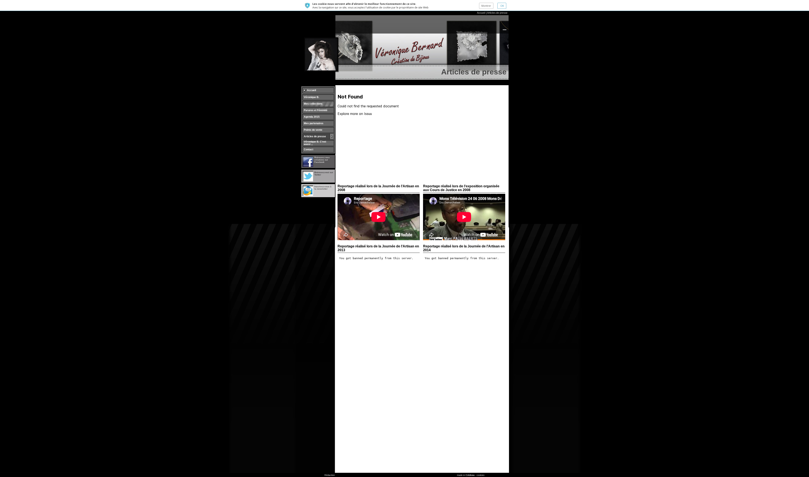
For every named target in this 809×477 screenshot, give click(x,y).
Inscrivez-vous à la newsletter (322, 187)
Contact (308, 149)
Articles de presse (497, 12)
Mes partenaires (313, 123)
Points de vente (313, 129)
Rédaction (329, 475)
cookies (481, 475)
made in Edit (465, 475)
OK (502, 6)
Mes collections (313, 103)
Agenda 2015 (312, 116)
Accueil (481, 12)
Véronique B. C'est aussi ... (315, 143)
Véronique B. (311, 97)
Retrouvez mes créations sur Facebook (322, 159)
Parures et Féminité (315, 110)
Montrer (486, 6)
